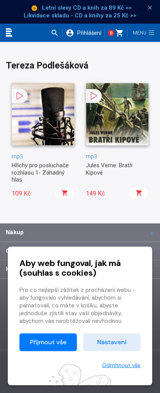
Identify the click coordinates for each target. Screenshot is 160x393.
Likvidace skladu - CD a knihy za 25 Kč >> (80, 15)
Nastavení (112, 342)
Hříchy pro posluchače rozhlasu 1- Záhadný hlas (40, 172)
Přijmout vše (48, 342)
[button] (56, 33)
